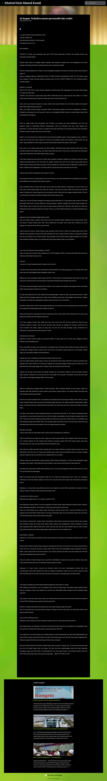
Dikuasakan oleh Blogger (54, 775)
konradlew (57, 778)
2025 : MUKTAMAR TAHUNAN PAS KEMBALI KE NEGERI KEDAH (50, 729)
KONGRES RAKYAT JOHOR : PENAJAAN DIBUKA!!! (46, 700)
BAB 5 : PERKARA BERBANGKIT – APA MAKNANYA (47, 757)
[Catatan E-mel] (21, 656)
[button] (21, 24)
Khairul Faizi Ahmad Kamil (23, 3)
